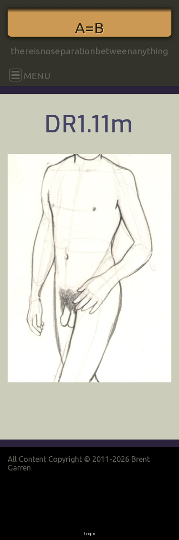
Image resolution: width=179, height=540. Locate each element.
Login (89, 533)
